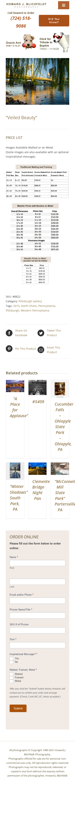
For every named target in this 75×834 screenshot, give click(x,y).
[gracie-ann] (21, 35)
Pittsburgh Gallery (30, 301)
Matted (18, 674)
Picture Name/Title (21, 609)
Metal (17, 681)
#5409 (38, 401)
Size (13, 639)
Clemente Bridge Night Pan (41, 490)
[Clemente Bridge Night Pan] (37, 465)
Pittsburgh (12, 310)
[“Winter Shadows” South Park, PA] (15, 465)
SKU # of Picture (19, 624)
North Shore (29, 306)
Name (14, 557)
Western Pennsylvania (35, 310)
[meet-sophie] (54, 33)
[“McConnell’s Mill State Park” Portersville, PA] (60, 465)
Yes (16, 658)
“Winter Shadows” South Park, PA (19, 498)
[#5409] (37, 382)
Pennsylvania (46, 306)
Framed (18, 677)
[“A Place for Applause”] (15, 382)
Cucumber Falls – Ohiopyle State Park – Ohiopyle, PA (64, 426)
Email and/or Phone (21, 594)
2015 (16, 306)
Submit (18, 708)
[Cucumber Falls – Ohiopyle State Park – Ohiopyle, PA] (60, 382)
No (16, 662)
